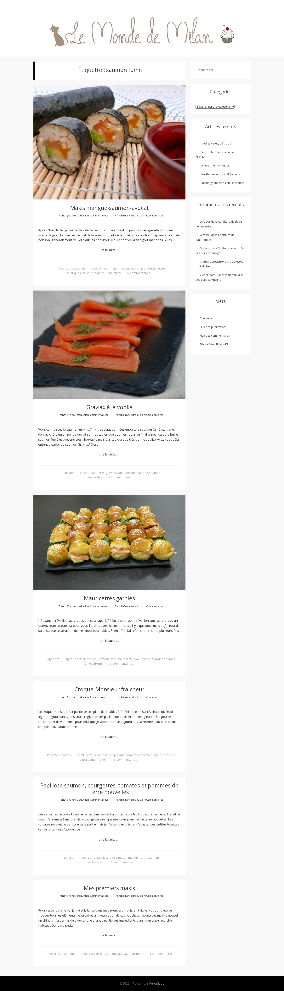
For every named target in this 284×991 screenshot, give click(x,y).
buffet (81, 659)
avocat (96, 268)
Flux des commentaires (215, 335)
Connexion (206, 318)
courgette (88, 857)
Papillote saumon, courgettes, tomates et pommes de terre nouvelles (109, 788)
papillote (102, 857)
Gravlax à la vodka (109, 407)
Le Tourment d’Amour (215, 165)
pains (145, 659)
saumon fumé (103, 273)
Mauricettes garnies (109, 598)
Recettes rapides (59, 755)
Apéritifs (53, 659)
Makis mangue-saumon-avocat (109, 207)
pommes (132, 755)
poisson (130, 473)
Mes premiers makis (109, 888)
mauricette (125, 659)
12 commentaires (121, 862)
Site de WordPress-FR (214, 344)
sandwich (156, 659)
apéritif (70, 659)
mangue (139, 268)
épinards (118, 755)
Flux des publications (213, 327)
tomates (97, 862)
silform (97, 663)
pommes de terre (134, 857)
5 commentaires (139, 273)
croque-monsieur (99, 755)
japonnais (118, 268)
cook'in (91, 659)
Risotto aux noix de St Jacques (220, 174)
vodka (98, 477)
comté (81, 755)
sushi (117, 273)
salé (89, 273)
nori (149, 268)
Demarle (104, 659)
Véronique (156, 983)
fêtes (101, 473)
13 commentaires (124, 759)
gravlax (111, 473)
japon (106, 268)
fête (113, 659)
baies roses (88, 473)
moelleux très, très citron (217, 143)
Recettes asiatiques (72, 268)
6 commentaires (120, 477)
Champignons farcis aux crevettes (222, 183)
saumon (142, 473)
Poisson (68, 473)
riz (83, 273)
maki (129, 268)
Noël (120, 473)
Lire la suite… (108, 250)
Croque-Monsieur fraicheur (109, 689)
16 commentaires (120, 663)
